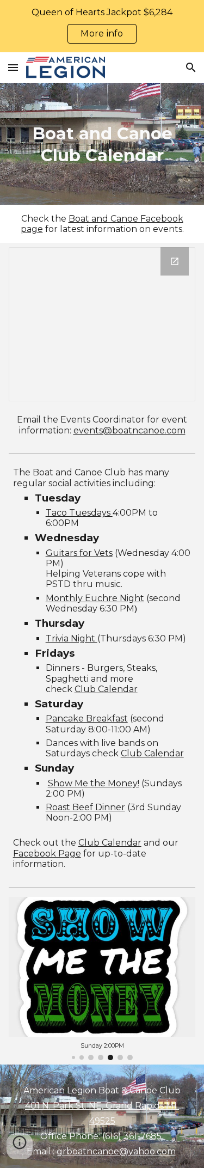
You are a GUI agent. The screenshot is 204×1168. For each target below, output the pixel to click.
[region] (102, 26)
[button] (13, 67)
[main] (102, 144)
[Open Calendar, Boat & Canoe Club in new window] (174, 261)
